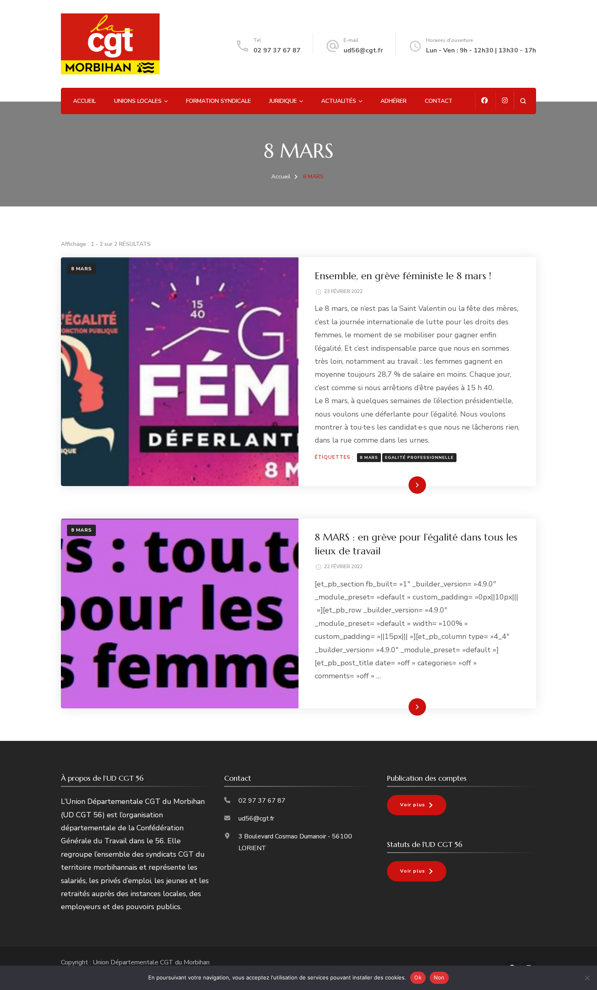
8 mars (369, 457)
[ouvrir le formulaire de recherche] (523, 101)
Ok (418, 977)
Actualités (338, 101)
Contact (438, 101)
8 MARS (81, 268)
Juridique (283, 101)
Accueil (84, 101)
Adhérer (394, 101)
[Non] (587, 978)
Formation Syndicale (218, 101)
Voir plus (412, 804)
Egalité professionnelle (419, 457)
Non (439, 977)
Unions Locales (138, 101)
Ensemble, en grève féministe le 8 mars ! (403, 276)
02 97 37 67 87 (277, 50)
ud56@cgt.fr (363, 50)
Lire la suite (403, 485)
